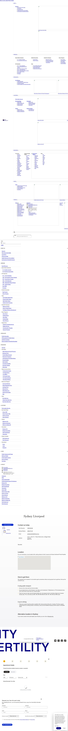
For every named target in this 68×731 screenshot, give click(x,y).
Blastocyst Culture (49, 59)
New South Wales (18, 101)
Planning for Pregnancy (7, 356)
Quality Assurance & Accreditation (22, 10)
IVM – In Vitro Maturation (21, 69)
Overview (3, 347)
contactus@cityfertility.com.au (7, 468)
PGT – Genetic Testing (20, 71)
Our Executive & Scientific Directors (22, 11)
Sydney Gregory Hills (20, 103)
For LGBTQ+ (5, 374)
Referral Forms (5, 388)
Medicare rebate (20, 186)
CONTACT (15, 199)
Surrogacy (19, 73)
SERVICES (15, 54)
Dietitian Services (6, 326)
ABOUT (15, 3)
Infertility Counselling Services (8, 324)
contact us (4, 476)
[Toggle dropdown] (16, 3)
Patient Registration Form (7, 385)
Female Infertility (6, 360)
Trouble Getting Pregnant (18, 161)
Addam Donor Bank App (7, 400)
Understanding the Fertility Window (19, 166)
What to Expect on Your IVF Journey (9, 351)
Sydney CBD (19, 102)
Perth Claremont (31, 110)
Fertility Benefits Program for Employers (9, 481)
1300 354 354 (5, 469)
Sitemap (37, 639)
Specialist (13, 671)
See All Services (5, 266)
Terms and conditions (39, 638)
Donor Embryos (63, 63)
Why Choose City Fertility (21, 7)
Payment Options (20, 188)
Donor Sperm (63, 59)
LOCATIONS (16, 95)
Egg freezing (35, 59)
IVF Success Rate (20, 9)
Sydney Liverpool (20, 104)
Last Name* (27, 705)
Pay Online (19, 189)
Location (6, 671)
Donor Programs (61, 57)
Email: (20, 533)
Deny (64, 728)
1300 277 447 (30, 531)
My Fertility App (5, 398)
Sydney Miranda (19, 105)
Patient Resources (6, 390)
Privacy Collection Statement (24, 719)
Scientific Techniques (47, 57)
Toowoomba (30, 105)
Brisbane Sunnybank (32, 103)
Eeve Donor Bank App (7, 401)
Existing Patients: (22, 531)
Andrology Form (5, 387)
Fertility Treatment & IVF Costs (22, 185)
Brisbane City (31, 102)
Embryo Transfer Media (49, 60)
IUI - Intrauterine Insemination (8, 271)
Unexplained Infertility (7, 363)
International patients (6, 379)
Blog (3, 394)
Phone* (26, 710)
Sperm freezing (35, 60)
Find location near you (19, 99)
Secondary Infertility (6, 365)
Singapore (4, 447)
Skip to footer (11, 0)
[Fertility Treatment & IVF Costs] (46, 191)
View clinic (20, 544)
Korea (4, 444)
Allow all (58, 728)
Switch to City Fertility (7, 392)
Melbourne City (19, 109)
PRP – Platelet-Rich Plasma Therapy (23, 70)
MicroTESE (19, 72)
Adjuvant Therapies (6, 329)
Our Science (19, 8)
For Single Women (6, 372)
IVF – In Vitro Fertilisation (21, 65)
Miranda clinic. (51, 616)
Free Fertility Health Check (37, 65)
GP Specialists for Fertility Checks (22, 82)
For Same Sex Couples (7, 370)
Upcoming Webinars (6, 383)
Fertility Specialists (20, 81)
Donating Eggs (63, 62)
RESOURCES (16, 150)
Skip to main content (4, 0)
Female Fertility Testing (36, 66)
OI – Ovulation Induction (21, 59)
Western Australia (30, 108)
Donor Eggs (63, 61)
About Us (16, 6)
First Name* (4, 705)
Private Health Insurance (21, 187)
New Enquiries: (22, 528)
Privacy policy (38, 637)
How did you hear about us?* (30, 716)
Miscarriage (19, 175)
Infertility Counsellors (20, 83)
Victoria (16, 108)
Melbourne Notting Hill (20, 111)
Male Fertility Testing (36, 67)
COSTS (15, 181)
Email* (3, 710)
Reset (46, 677)
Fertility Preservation (34, 57)
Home (2, 245)
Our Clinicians (17, 80)
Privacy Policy (32, 719)
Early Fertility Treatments (19, 57)
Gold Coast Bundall (32, 104)
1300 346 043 (5, 470)
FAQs (3, 477)
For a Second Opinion (27, 166)
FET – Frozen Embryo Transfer (22, 68)
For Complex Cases (27, 163)
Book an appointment (7, 524)
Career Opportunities (6, 479)
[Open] (2, 241)
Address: (20, 538)
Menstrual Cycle (6, 353)
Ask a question (5, 467)
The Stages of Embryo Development (9, 310)
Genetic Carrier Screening (37, 68)
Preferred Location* (5, 716)
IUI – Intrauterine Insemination (22, 60)
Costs (16, 184)
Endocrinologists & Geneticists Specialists (23, 84)
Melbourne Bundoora (20, 110)
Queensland (29, 101)
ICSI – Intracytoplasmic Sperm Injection (10, 277)
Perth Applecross (31, 109)
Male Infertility (19, 170)
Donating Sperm (63, 60)
